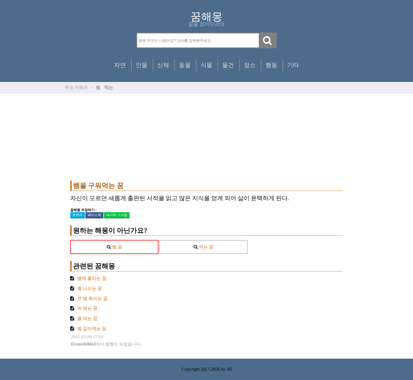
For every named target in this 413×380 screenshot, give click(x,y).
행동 (271, 65)
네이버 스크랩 (116, 215)
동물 (185, 65)
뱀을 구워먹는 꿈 (98, 185)
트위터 (77, 215)
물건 (228, 65)
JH (229, 369)
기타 (293, 65)
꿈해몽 (206, 16)
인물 (142, 65)
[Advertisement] (206, 137)
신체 (163, 65)
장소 (250, 65)
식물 (206, 65)
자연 (120, 65)
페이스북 (94, 215)
